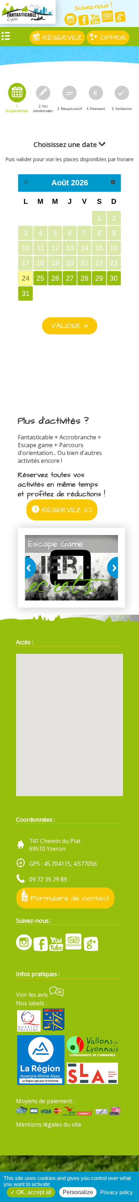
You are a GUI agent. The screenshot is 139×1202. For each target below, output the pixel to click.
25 (40, 278)
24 (26, 278)
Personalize (78, 1192)
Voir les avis (32, 995)
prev (31, 568)
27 (70, 278)
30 (114, 278)
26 (55, 278)
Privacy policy (116, 1192)
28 (84, 278)
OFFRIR (112, 37)
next (111, 568)
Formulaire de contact (68, 898)
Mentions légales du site (48, 1124)
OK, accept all (33, 1192)
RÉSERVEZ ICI (65, 510)
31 (26, 293)
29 (99, 278)
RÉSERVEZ (61, 37)
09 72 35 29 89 (48, 879)
